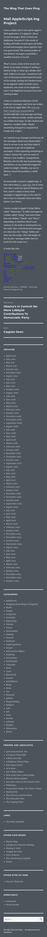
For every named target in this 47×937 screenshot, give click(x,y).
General (9, 637)
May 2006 (11, 517)
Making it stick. (13, 848)
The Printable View (15, 798)
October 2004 (12, 581)
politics (9, 698)
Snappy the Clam (14, 851)
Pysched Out (12, 792)
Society (9, 718)
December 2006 (13, 493)
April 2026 (11, 356)
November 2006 (13, 497)
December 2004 (13, 574)
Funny (9, 627)
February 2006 (13, 527)
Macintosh (33, 287)
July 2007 (10, 470)
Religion (10, 705)
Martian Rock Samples (16, 778)
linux (8, 668)
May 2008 (10, 436)
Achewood (11, 901)
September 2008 (14, 423)
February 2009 (13, 409)
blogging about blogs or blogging (22, 604)
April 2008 (11, 440)
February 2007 (13, 487)
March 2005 (11, 564)
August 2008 (12, 426)
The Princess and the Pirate (19, 795)
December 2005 (13, 534)
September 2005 (14, 544)
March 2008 (11, 443)
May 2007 (10, 477)
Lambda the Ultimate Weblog (20, 845)
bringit (9, 611)
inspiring (10, 654)
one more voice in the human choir (23, 782)
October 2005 (12, 540)
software (10, 721)
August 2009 (12, 393)
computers (11, 614)
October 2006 (12, 500)
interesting (11, 658)
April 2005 (11, 561)
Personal (7, 289)
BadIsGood (11, 601)
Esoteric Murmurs (14, 881)
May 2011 (10, 362)
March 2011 (11, 366)
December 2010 (13, 372)
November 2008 (13, 419)
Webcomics (11, 728)
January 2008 (12, 450)
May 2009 (11, 403)
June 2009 (11, 399)
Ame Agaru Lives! (14, 765)
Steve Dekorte (13, 855)
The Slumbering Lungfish (18, 858)
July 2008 (10, 430)
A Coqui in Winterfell (16, 755)
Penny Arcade (12, 904)
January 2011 (12, 369)
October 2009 (12, 389)
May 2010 (10, 386)
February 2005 (13, 567)
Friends (9, 624)
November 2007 (13, 456)
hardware (10, 641)
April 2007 (11, 480)
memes (9, 678)
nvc (7, 691)
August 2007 (12, 467)
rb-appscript (25, 185)
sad (7, 711)
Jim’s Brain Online (15, 771)
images (9, 648)
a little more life (13, 758)
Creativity (10, 617)
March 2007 (11, 483)
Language (10, 664)
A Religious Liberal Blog (17, 761)
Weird (9, 732)
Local (8, 671)
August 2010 (12, 376)
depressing (11, 621)
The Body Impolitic (15, 822)
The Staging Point (14, 802)
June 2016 (10, 359)
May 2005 (10, 557)
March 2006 (12, 524)
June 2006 (11, 514)
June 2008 (11, 433)
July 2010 (10, 379)
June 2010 (10, 383)
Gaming (10, 634)
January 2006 (12, 530)
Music (9, 684)
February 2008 (13, 446)
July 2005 (10, 550)
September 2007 (14, 463)
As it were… (11, 768)
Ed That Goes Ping (11, 287)
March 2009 (12, 406)
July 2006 (10, 510)
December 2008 (13, 416)
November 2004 (13, 577)
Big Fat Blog (12, 841)
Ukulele (9, 725)
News (8, 688)
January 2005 (12, 571)
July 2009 (10, 396)
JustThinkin (11, 661)
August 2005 (12, 547)
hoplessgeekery (13, 644)
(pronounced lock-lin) (16, 751)
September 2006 (14, 503)
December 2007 (13, 453)
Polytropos (11, 785)
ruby (8, 708)
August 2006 (12, 507)
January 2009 (12, 413)
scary (8, 715)
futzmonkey (12, 631)
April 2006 (11, 520)
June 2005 (11, 554)
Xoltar (9, 861)
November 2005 (13, 537)
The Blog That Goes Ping (22, 8)
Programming (16, 289)
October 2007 (12, 460)
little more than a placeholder (20, 775)
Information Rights (15, 651)
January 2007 (12, 490)
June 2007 (11, 473)
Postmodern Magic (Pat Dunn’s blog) (24, 788)
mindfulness (12, 681)
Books (9, 607)
